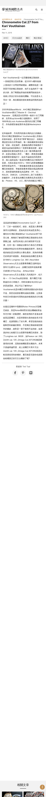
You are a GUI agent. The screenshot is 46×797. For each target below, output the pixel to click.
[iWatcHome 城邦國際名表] (12, 9)
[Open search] (36, 9)
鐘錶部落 (18, 19)
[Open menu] (42, 9)
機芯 (28, 38)
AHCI (5, 38)
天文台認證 (17, 38)
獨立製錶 (38, 38)
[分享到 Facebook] (15, 373)
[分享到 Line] (31, 373)
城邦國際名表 (7, 19)
